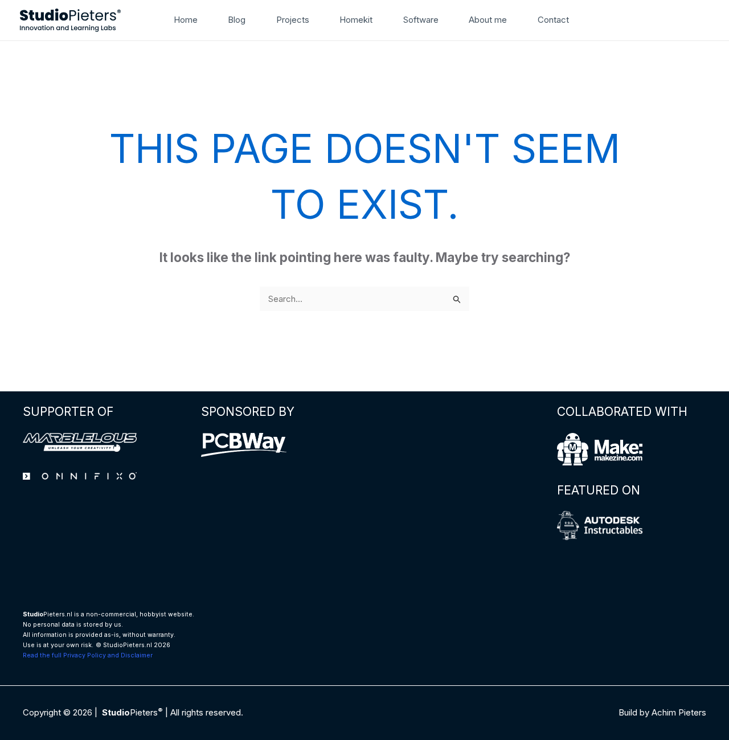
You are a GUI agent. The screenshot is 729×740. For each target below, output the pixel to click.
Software (421, 19)
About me (488, 19)
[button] (593, 20)
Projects (292, 19)
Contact (553, 19)
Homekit (355, 19)
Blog (236, 19)
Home (186, 19)
